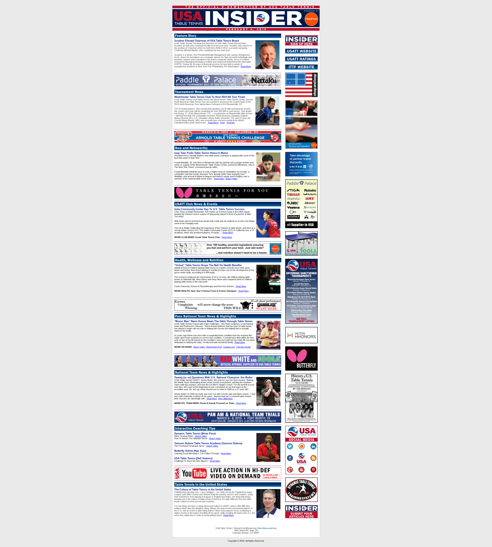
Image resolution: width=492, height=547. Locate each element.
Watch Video (231, 179)
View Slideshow (225, 398)
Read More (246, 66)
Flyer (222, 122)
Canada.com (229, 347)
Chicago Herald (243, 347)
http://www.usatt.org (267, 528)
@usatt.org (251, 528)
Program (231, 122)
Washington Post (214, 347)
